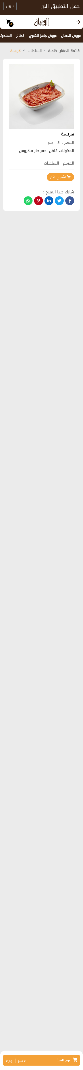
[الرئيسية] (78, 22)
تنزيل (10, 6)
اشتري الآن (58, 177)
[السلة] (8, 22)
